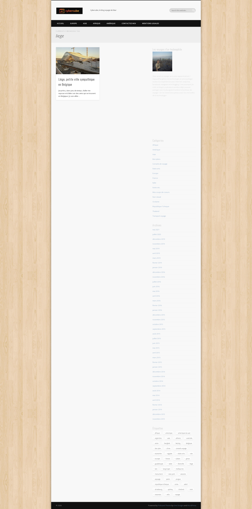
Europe (73, 23)
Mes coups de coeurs (161, 192)
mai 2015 (156, 348)
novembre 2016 (159, 277)
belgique (189, 443)
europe (157, 459)
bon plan (158, 448)
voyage (177, 494)
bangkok (167, 443)
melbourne (180, 469)
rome (176, 484)
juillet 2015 (157, 338)
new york (171, 474)
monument (159, 474)
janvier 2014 (157, 409)
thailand (181, 489)
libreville (181, 464)
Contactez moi (129, 23)
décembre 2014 (159, 371)
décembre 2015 (159, 315)
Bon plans (156, 159)
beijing (178, 443)
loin (156, 469)
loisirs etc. (156, 187)
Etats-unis (156, 168)
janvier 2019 (157, 267)
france (168, 459)
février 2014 (157, 405)
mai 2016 (156, 291)
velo (168, 494)
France (155, 178)
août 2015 (156, 334)
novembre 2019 (159, 244)
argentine (158, 438)
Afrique (96, 23)
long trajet (166, 469)
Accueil (60, 23)
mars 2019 (156, 258)
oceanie (183, 474)
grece (188, 459)
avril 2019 (156, 253)
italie (170, 464)
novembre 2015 (159, 319)
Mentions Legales (150, 23)
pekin (168, 479)
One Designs (179, 505)
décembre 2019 (159, 239)
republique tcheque (162, 484)
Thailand (156, 211)
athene (178, 438)
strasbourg (158, 489)
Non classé (157, 197)
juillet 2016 (157, 282)
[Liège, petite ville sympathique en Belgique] (77, 60)
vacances (158, 494)
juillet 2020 (157, 234)
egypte (169, 453)
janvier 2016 (157, 310)
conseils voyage (181, 448)
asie (168, 438)
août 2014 (156, 390)
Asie (85, 23)
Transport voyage (159, 216)
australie (189, 438)
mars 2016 (156, 300)
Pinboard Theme (164, 505)
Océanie (156, 201)
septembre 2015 (159, 329)
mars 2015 (156, 357)
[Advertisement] (174, 117)
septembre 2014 (159, 386)
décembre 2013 (159, 414)
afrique (157, 433)
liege (191, 464)
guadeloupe (159, 464)
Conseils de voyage (160, 164)
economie (158, 453)
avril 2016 (156, 296)
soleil (186, 484)
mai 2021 (156, 229)
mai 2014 (156, 395)
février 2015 (157, 362)
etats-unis (181, 453)
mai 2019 (156, 248)
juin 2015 (156, 343)
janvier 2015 (157, 367)
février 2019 (157, 263)
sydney (170, 489)
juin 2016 (156, 286)
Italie (154, 183)
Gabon (178, 459)
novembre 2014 (159, 376)
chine (168, 448)
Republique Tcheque (161, 206)
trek (191, 489)
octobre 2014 (158, 381)
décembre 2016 (159, 272)
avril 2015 (156, 352)
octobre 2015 (158, 324)
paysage (158, 479)
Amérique (111, 23)
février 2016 (157, 305)
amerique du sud (184, 433)
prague (178, 479)
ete (191, 453)
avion (157, 443)
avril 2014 (156, 400)
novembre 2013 (159, 419)
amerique (169, 433)
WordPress (191, 505)
